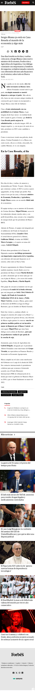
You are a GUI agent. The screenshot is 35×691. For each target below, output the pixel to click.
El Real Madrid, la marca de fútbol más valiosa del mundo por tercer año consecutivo (17, 602)
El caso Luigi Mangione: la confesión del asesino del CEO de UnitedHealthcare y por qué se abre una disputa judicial (17, 533)
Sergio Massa (17, 395)
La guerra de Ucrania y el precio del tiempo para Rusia (15, 464)
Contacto (24, 663)
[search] (33, 2)
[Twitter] (12, 51)
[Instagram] (19, 673)
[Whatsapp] (8, 51)
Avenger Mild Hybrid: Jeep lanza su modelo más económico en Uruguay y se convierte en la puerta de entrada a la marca (17, 423)
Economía (6, 395)
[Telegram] (23, 51)
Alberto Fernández (9, 392)
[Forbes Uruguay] (10, 2)
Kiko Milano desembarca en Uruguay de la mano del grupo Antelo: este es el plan (18, 416)
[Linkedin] (27, 51)
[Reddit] (19, 51)
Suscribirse (25, 2)
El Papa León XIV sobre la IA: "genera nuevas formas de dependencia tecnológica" (16, 568)
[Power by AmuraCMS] (17, 678)
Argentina (22, 392)
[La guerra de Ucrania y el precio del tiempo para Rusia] (17, 449)
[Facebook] (16, 51)
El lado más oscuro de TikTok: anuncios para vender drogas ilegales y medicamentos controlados (17, 497)
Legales (18, 663)
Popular (7, 403)
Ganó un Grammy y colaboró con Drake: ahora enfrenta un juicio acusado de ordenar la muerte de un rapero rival (17, 637)
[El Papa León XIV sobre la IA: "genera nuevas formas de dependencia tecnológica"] (17, 552)
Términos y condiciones (7, 663)
